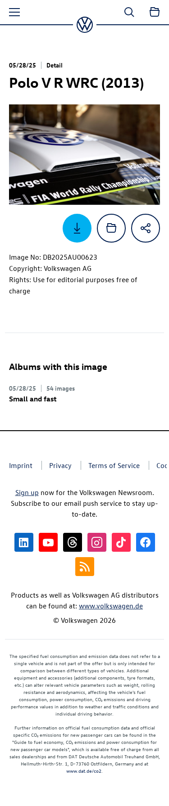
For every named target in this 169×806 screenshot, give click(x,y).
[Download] (77, 228)
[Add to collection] (111, 228)
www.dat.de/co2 (83, 770)
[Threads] (72, 542)
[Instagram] (96, 542)
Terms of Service (114, 465)
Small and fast (33, 398)
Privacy (60, 465)
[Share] (145, 228)
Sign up (27, 492)
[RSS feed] (84, 566)
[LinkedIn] (23, 542)
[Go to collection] (154, 12)
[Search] (129, 12)
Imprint (20, 465)
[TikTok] (121, 542)
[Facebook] (145, 542)
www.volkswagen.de (111, 605)
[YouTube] (48, 542)
